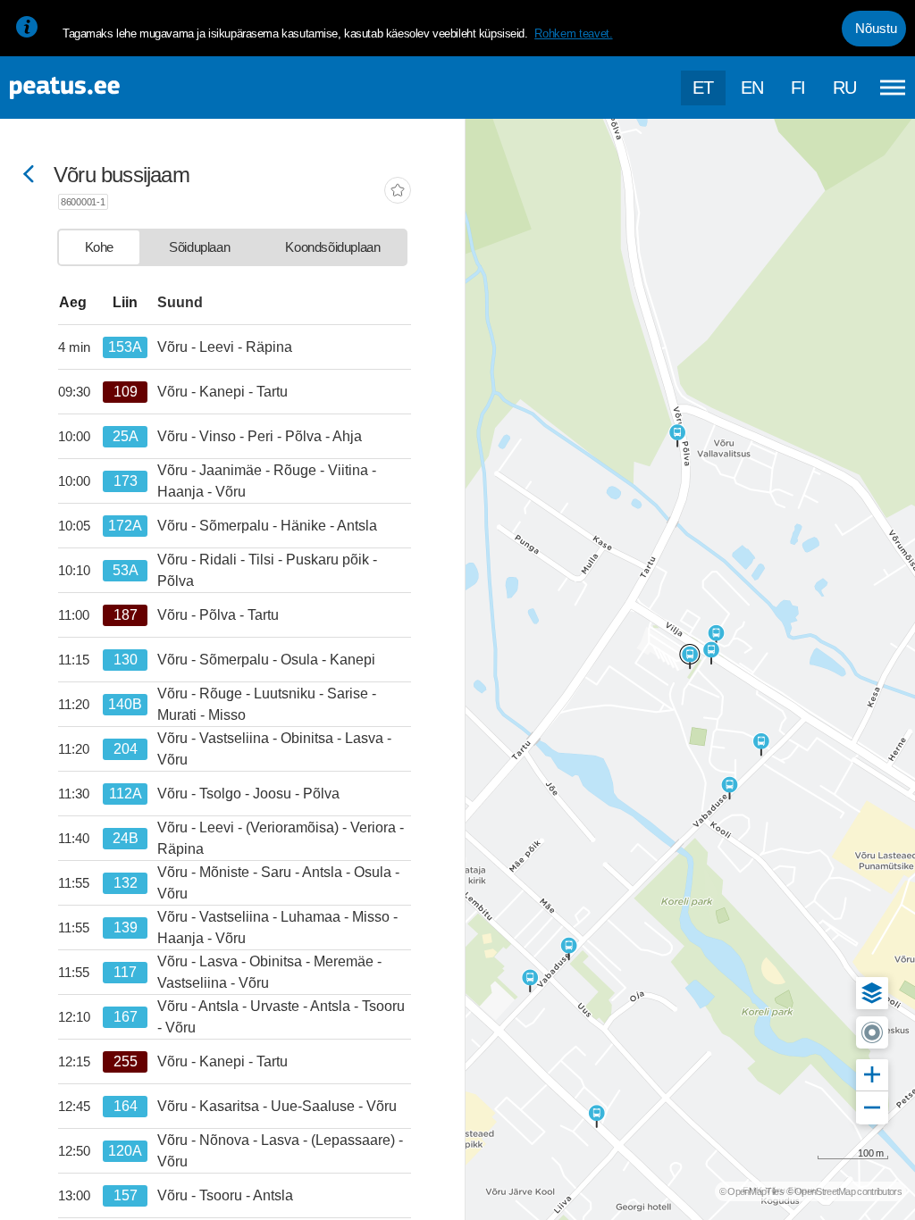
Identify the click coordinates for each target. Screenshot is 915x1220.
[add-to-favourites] (397, 192)
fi (798, 87)
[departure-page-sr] (80, 347)
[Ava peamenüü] (892, 87)
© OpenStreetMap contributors (844, 1191)
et (703, 87)
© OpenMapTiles (751, 1191)
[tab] (99, 247)
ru (845, 87)
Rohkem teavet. (573, 33)
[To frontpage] (103, 88)
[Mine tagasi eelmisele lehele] (29, 175)
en (752, 87)
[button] (872, 993)
